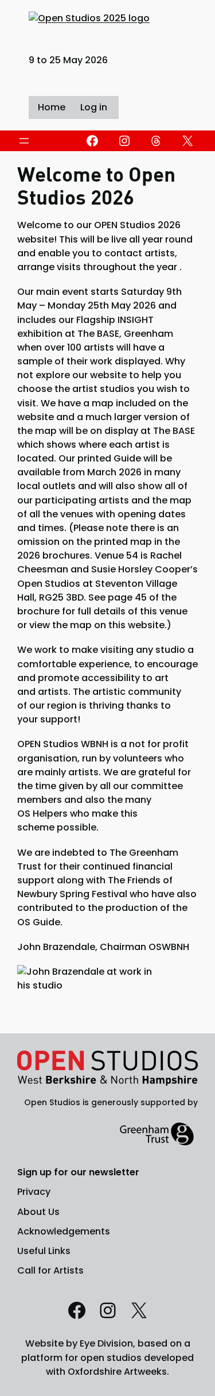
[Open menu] (24, 141)
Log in (93, 107)
